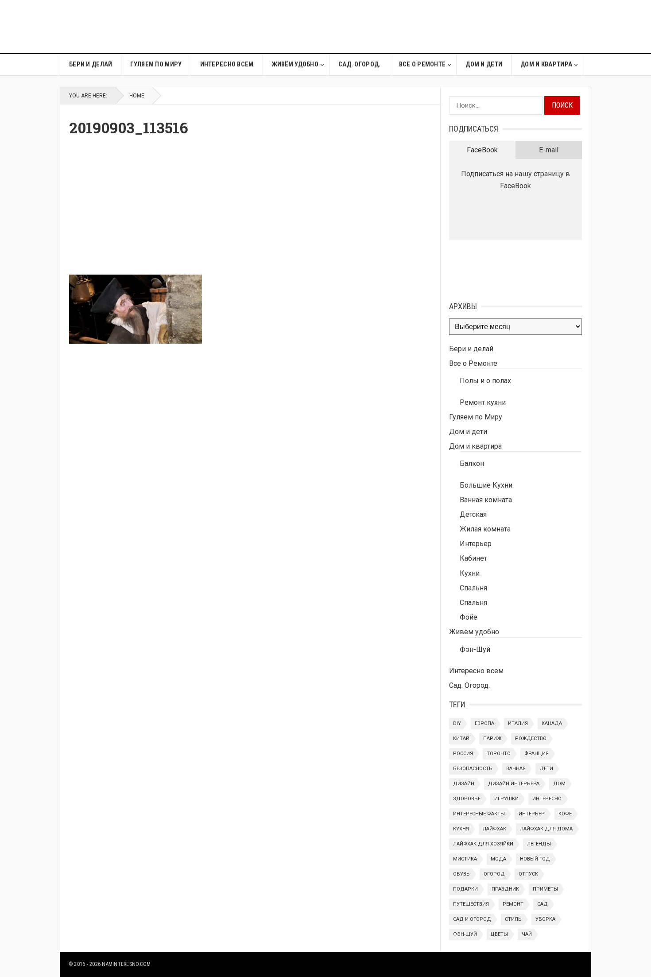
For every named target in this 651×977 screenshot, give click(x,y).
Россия (463, 753)
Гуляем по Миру (156, 64)
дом (559, 784)
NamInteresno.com (126, 964)
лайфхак (494, 829)
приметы (545, 889)
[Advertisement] (430, 27)
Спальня (473, 588)
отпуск (528, 874)
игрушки (506, 799)
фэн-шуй (465, 934)
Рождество (530, 738)
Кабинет (473, 558)
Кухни (470, 573)
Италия (518, 723)
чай (527, 934)
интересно (547, 799)
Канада (552, 723)
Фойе (468, 617)
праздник (505, 889)
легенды (539, 844)
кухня (461, 829)
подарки (465, 889)
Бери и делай (90, 64)
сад (542, 904)
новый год (535, 859)
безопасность (472, 769)
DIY (457, 723)
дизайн (463, 784)
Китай (461, 738)
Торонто (499, 753)
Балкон (472, 463)
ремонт (513, 904)
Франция (536, 753)
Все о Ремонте (422, 64)
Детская (473, 514)
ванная (516, 769)
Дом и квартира (546, 64)
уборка (545, 919)
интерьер (532, 814)
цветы (499, 934)
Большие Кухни (486, 485)
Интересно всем (227, 64)
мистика (465, 859)
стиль (513, 919)
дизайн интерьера (513, 784)
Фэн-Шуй (475, 649)
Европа (484, 723)
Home (136, 96)
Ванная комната (486, 500)
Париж (492, 738)
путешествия (471, 904)
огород (494, 874)
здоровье (466, 799)
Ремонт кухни (483, 402)
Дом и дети (483, 64)
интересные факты (479, 814)
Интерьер (476, 543)
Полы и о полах (485, 380)
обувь (461, 874)
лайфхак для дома (546, 829)
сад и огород (472, 919)
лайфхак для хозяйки (483, 844)
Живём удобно (295, 64)
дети (546, 769)
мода (498, 859)
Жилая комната (485, 529)
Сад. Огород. (359, 64)
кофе (565, 814)
